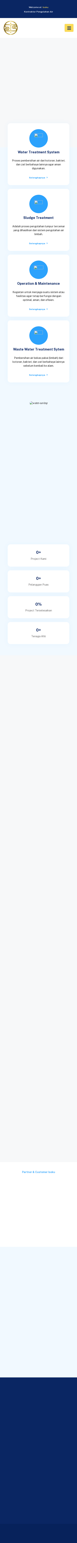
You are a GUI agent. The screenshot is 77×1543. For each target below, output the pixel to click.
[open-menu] (69, 28)
